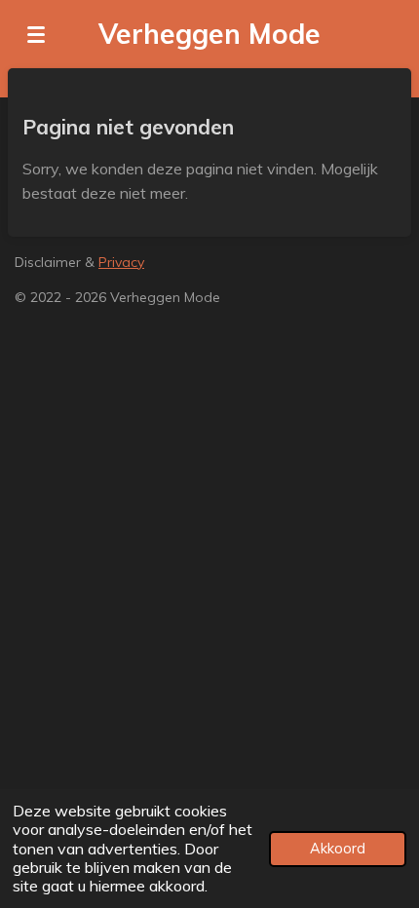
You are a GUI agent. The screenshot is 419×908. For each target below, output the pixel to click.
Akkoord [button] (337, 848)
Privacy (121, 262)
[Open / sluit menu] (36, 34)
